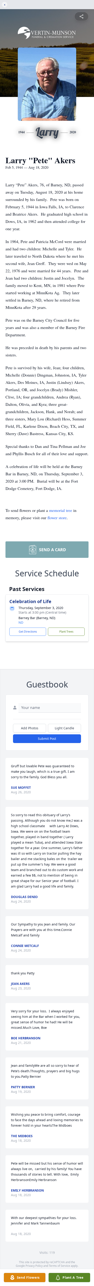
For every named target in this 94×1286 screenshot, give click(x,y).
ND (20, 622)
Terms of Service (59, 1266)
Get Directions (28, 632)
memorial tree (60, 510)
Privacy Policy (34, 1266)
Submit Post (47, 738)
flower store (57, 517)
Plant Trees (66, 632)
